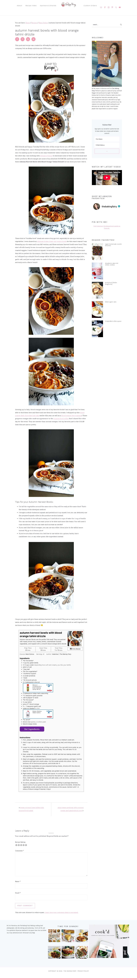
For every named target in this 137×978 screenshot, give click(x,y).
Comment (19, 851)
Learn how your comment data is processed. (61, 913)
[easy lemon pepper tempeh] (81, 936)
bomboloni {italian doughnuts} (111, 283)
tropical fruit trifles (61, 419)
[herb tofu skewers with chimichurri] (81, 953)
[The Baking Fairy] (68, 6)
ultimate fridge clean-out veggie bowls (51, 241)
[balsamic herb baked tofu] (54, 953)
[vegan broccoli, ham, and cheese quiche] (68, 936)
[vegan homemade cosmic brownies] (97, 252)
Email (18, 893)
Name (18, 882)
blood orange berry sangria (71, 416)
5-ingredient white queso (113, 321)
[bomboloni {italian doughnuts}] (97, 290)
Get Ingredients (32, 729)
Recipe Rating (20, 842)
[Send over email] (33, 39)
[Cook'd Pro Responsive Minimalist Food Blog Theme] (109, 958)
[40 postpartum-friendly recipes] (54, 936)
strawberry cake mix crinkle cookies (111, 264)
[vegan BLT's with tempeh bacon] (68, 953)
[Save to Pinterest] (23, 39)
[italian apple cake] (97, 310)
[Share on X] (28, 39)
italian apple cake (110, 302)
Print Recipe (76, 649)
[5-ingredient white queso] (97, 329)
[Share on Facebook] (17, 39)
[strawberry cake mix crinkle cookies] (97, 271)
